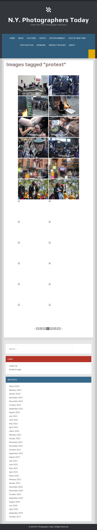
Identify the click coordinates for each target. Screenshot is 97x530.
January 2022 (14, 438)
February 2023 (15, 390)
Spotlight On (26, 45)
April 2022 (13, 427)
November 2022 (16, 401)
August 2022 (14, 412)
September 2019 (16, 513)
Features (31, 38)
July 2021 (13, 461)
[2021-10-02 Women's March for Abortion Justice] (33, 189)
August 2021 (14, 457)
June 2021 (13, 465)
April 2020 (13, 509)
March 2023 (14, 386)
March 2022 (14, 431)
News (21, 38)
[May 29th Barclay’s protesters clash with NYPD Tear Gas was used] (64, 85)
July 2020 (13, 506)
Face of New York (77, 38)
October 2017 (15, 517)
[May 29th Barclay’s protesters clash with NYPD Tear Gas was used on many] (33, 127)
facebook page (15, 370)
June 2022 (13, 420)
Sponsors (41, 45)
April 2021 (13, 472)
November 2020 (16, 491)
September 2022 (16, 409)
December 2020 (16, 487)
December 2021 (16, 442)
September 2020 (16, 498)
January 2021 (14, 483)
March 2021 (14, 476)
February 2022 (15, 435)
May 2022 (13, 424)
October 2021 (15, 450)
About (72, 45)
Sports (42, 38)
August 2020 (14, 502)
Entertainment (57, 38)
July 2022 (13, 416)
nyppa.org (13, 366)
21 (59, 328)
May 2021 (13, 468)
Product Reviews (57, 45)
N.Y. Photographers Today (48, 19)
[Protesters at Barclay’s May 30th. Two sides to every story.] (64, 148)
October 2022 (15, 405)
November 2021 (16, 446)
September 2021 (16, 453)
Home (12, 38)
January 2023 (14, 394)
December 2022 (16, 398)
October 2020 (15, 494)
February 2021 (15, 480)
